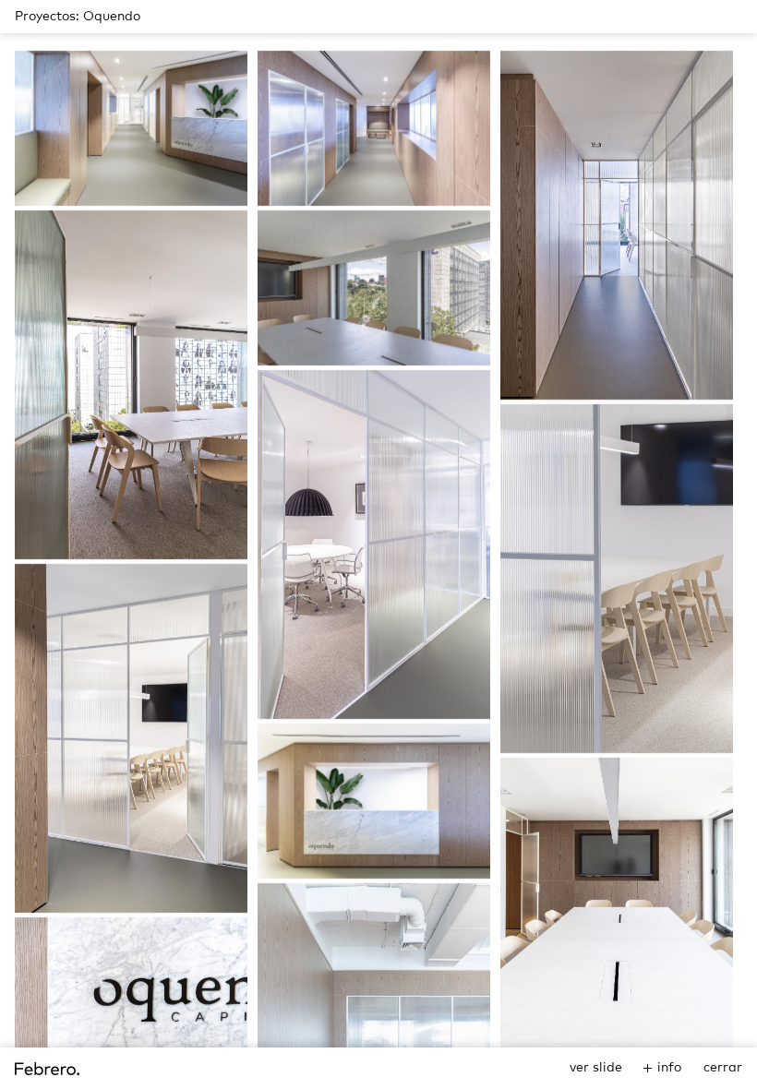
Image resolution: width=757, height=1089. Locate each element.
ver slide (596, 1067)
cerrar (722, 1067)
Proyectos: (47, 16)
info (669, 1067)
